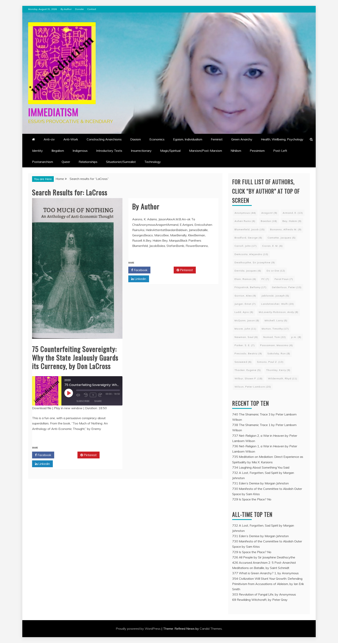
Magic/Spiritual (170, 151)
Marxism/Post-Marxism (205, 151)
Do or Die (276, 270)
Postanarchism (42, 162)
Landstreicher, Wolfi (277, 303)
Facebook (44, 455)
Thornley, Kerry (278, 370)
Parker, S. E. (245, 345)
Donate (79, 9)
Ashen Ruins (245, 221)
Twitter (67, 455)
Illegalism (57, 151)
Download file (41, 408)
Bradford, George (248, 237)
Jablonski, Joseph (275, 295)
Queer (66, 162)
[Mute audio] (79, 395)
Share (98, 401)
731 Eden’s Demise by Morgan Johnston (260, 483)
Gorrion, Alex (245, 295)
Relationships (88, 162)
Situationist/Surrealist (121, 162)
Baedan (269, 221)
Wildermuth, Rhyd (282, 378)
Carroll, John (246, 245)
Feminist (217, 139)
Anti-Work (70, 139)
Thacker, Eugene (248, 370)
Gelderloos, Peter (286, 287)
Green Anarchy (241, 139)
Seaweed (243, 361)
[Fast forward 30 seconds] (101, 395)
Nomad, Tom (274, 337)
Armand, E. (293, 212)
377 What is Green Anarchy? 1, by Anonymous (265, 573)
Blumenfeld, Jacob (250, 229)
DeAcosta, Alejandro (251, 254)
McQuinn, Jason (247, 320)
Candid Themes (211, 628)
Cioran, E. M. (272, 245)
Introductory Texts (109, 151)
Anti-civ (49, 139)
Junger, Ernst (245, 303)
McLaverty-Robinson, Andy (278, 312)
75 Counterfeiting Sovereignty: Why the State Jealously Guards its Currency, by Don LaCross (75, 357)
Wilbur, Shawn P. (248, 378)
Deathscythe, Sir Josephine (255, 262)
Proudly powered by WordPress (138, 628)
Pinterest (90, 455)
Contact (91, 9)
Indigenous (80, 151)
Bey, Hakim (291, 221)
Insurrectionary (141, 151)
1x (93, 394)
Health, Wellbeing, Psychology (282, 139)
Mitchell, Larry (276, 320)
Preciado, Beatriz (248, 353)
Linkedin (44, 464)
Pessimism (257, 151)
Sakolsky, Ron (278, 353)
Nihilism (236, 151)
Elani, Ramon (245, 279)
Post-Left (280, 151)
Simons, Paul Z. (270, 361)
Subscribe (83, 401)
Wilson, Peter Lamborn (253, 386)
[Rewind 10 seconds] (86, 395)
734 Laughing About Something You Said (260, 467)
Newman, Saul (246, 337)
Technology (152, 162)
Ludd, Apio (244, 312)
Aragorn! (269, 212)
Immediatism (53, 111)
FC (265, 279)
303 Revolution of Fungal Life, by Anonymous (264, 594)
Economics (157, 139)
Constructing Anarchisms (104, 139)
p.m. (296, 337)
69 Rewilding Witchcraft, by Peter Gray (260, 600)
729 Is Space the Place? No (251, 499)
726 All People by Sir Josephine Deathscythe (263, 557)
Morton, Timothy (275, 328)
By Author (66, 9)
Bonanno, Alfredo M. (285, 229)
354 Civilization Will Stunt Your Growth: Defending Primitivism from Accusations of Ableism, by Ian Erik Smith (268, 584)
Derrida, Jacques (248, 270)
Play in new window (68, 408)
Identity (37, 151)
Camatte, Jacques (282, 237)
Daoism (135, 139)
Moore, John (245, 328)
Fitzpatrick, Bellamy (250, 287)
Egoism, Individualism (187, 139)
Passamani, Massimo (276, 345)
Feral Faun (284, 279)
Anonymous (245, 212)
